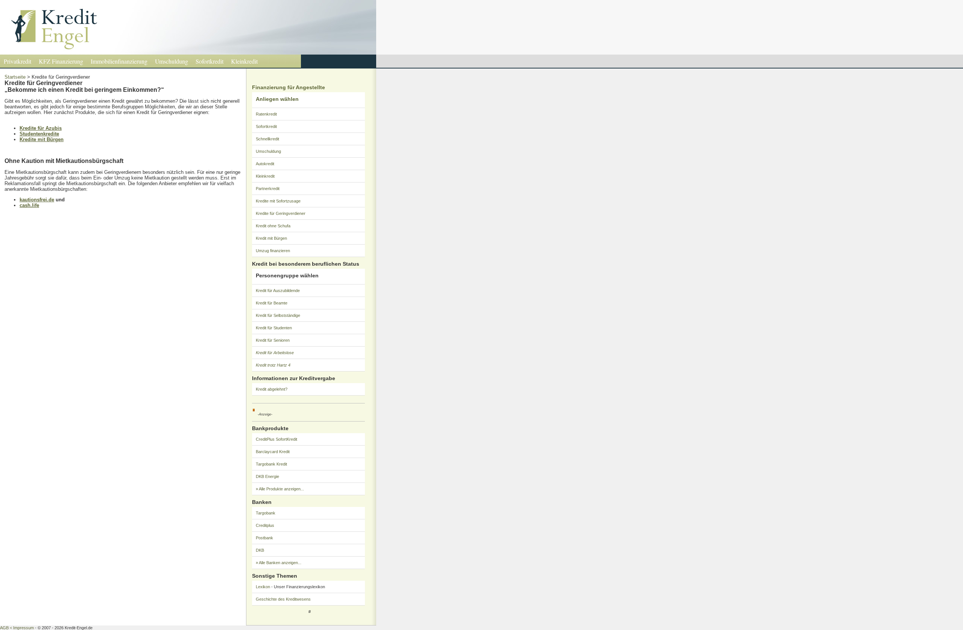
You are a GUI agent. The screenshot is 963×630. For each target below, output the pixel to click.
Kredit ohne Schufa (273, 226)
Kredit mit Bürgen (271, 238)
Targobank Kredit (271, 464)
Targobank (265, 513)
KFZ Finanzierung (61, 61)
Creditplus (265, 525)
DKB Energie (267, 476)
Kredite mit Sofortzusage (278, 201)
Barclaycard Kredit (273, 451)
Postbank (264, 538)
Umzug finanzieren (273, 250)
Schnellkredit (267, 139)
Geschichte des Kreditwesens (283, 599)
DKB (260, 550)
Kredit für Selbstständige (278, 315)
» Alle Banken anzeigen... (278, 562)
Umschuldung (171, 61)
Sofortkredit (209, 61)
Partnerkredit (267, 188)
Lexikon (263, 586)
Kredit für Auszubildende (278, 290)
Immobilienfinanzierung (119, 61)
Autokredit (265, 163)
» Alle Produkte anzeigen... (280, 489)
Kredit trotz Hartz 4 (273, 365)
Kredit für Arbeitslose (275, 352)
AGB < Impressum (17, 627)
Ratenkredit (266, 114)
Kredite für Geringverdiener (280, 213)
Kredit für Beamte (271, 303)
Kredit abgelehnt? (271, 389)
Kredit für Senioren (273, 340)
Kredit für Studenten (274, 328)
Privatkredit (17, 61)
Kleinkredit (244, 61)
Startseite (15, 77)
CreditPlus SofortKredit (276, 439)
